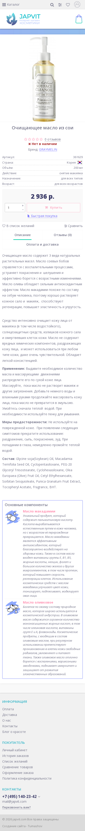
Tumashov (35, 826)
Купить (56, 207)
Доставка (9, 715)
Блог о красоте (14, 732)
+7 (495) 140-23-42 (19, 796)
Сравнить (75, 226)
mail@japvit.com (14, 801)
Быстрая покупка (44, 216)
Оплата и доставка (42, 244)
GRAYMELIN (48, 149)
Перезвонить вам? (16, 807)
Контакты (9, 726)
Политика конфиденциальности (26, 778)
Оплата (8, 709)
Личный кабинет (14, 750)
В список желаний (19, 226)
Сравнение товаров (17, 767)
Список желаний (14, 761)
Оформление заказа (18, 773)
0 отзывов (53, 139)
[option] (42, 79)
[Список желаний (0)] (68, 4)
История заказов (15, 756)
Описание (23, 235)
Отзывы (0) (63, 235)
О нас (6, 720)
